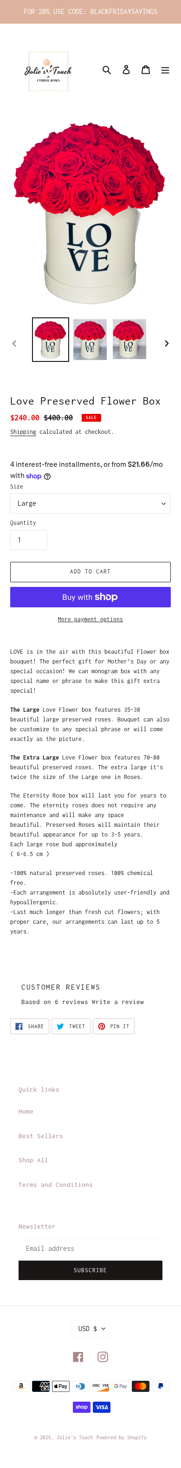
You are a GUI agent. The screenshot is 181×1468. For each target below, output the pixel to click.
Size (16, 486)
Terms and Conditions (56, 1184)
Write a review (118, 1001)
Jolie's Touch (75, 1437)
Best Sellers (41, 1136)
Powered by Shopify (122, 1437)
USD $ (87, 1329)
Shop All (33, 1160)
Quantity (23, 523)
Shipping (23, 431)
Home (26, 1111)
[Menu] (165, 69)
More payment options (90, 619)
